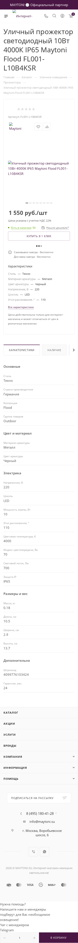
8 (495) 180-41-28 (40, 813)
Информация (15, 768)
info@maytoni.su (42, 821)
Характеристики (21, 350)
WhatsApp (44, 851)
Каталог (10, 712)
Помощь (10, 779)
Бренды (9, 746)
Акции (9, 724)
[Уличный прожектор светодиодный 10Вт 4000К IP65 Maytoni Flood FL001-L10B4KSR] (39, 168)
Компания (12, 757)
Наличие (54, 350)
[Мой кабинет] (62, 16)
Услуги (9, 735)
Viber (33, 851)
